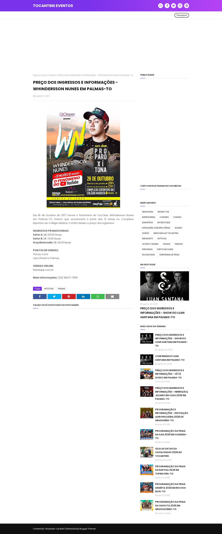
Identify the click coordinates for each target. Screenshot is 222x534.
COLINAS (177, 217)
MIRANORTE (147, 238)
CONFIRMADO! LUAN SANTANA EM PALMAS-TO (170, 358)
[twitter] (173, 5)
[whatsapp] (160, 5)
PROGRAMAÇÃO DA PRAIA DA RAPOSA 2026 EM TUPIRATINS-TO (170, 470)
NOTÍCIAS (49, 288)
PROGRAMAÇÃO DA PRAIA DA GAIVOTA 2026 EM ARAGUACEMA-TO (170, 505)
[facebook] (167, 5)
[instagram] (180, 5)
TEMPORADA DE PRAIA (169, 254)
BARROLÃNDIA (148, 217)
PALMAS (52, 75)
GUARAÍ (178, 227)
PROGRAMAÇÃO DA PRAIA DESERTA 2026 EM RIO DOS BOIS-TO (170, 487)
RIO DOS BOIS (148, 254)
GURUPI (145, 233)
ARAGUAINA (147, 211)
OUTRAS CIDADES (150, 244)
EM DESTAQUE (163, 222)
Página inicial (40, 75)
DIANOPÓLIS (147, 222)
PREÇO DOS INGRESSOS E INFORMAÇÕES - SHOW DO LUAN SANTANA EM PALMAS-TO (162, 312)
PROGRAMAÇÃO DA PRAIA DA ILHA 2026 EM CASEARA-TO (171, 434)
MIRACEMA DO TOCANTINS (165, 233)
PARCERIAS (147, 249)
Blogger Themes (87, 528)
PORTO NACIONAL (165, 249)
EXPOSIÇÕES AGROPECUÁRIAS (156, 227)
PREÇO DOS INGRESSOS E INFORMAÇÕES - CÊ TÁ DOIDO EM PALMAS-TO (169, 374)
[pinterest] (186, 5)
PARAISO (179, 244)
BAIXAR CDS (163, 211)
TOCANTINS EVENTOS (53, 5)
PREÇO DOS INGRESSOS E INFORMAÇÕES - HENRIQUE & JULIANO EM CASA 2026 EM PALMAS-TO (171, 393)
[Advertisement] (111, 47)
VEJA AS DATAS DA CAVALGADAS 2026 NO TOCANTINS (168, 452)
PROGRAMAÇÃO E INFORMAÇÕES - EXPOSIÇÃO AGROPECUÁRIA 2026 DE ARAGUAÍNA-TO (171, 415)
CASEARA (164, 217)
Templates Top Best (54, 528)
